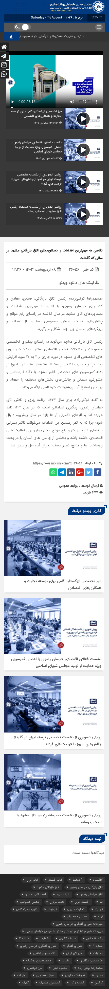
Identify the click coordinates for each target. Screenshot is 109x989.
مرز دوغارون (34, 967)
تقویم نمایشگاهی (26, 909)
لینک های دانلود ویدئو (77, 283)
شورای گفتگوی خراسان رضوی (38, 945)
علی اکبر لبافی (74, 953)
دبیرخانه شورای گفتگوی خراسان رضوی (79, 923)
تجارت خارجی (75, 909)
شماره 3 (98, 945)
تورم (100, 916)
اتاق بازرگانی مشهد (48, 887)
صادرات (98, 953)
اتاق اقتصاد (55, 879)
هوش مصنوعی (45, 975)
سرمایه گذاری (67, 938)
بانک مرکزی (57, 901)
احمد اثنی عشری (35, 894)
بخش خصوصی (29, 901)
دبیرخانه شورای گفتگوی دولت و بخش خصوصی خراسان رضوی (64, 931)
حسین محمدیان (77, 916)
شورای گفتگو (74, 945)
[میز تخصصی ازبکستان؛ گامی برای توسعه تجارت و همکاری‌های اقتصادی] (54, 119)
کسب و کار (77, 982)
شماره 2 (24, 938)
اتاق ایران (32, 879)
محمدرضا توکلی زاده (90, 967)
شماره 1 (44, 938)
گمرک (25, 982)
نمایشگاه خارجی (75, 975)
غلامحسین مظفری (91, 960)
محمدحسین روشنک (38, 960)
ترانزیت (52, 909)
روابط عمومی (68, 485)
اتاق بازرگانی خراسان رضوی (86, 887)
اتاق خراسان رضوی (91, 894)
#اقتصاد (98, 879)
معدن (99, 975)
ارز (101, 901)
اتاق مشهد (63, 894)
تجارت (99, 909)
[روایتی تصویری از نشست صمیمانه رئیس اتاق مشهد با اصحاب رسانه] (54, 214)
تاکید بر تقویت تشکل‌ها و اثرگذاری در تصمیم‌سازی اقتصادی (50, 36)
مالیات (65, 960)
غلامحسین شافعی (44, 953)
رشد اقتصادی (94, 938)
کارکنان (99, 982)
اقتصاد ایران (82, 901)
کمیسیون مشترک (49, 982)
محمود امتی (59, 967)
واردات (21, 975)
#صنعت (77, 879)
